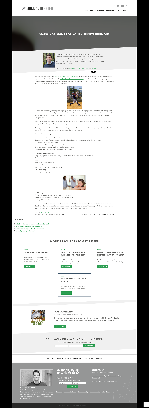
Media (91, 359)
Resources (110, 10)
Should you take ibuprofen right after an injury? (105, 381)
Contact (99, 359)
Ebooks (60, 359)
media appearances (82, 68)
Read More (29, 267)
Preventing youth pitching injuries (26, 231)
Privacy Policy (106, 392)
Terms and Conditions (70, 392)
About (85, 359)
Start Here (89, 10)
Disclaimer (59, 392)
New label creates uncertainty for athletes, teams (49, 214)
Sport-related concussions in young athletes (29, 226)
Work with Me (122, 10)
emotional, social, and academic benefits (72, 79)
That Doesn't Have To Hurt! (36, 252)
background (72, 68)
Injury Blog (99, 10)
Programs (77, 359)
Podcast (68, 359)
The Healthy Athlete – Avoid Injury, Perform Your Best (73, 253)
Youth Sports (45, 212)
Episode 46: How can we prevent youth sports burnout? (98, 214)
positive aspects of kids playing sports (66, 76)
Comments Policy (95, 392)
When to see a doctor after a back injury (102, 372)
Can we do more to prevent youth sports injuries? (30, 228)
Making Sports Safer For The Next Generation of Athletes (110, 253)
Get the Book (60, 327)
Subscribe (89, 346)
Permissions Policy (83, 392)
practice (93, 68)
